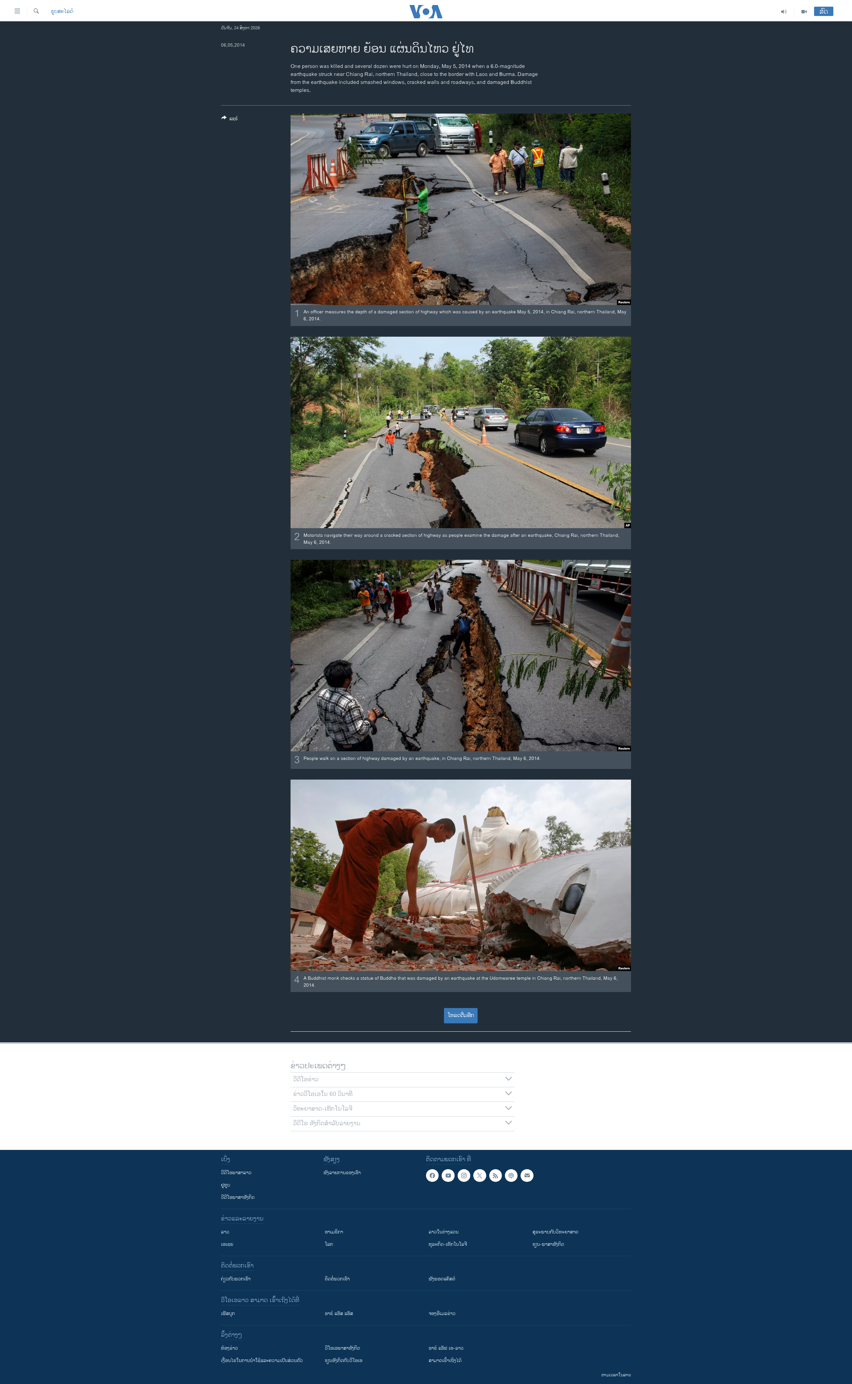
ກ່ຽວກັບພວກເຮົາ (236, 1278)
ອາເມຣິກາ (334, 1231)
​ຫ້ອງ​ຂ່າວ (229, 1348)
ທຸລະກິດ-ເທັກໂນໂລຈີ (448, 1244)
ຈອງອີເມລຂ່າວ (442, 1313)
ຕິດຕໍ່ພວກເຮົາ (337, 1278)
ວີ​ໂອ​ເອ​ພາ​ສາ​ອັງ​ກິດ (342, 1348)
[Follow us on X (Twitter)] (479, 1175)
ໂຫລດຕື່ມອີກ (461, 1015)
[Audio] (784, 12)
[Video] (804, 12)
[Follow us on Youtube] (448, 1175)
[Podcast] (511, 1175)
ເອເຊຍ (227, 1244)
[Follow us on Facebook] (432, 1175)
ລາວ (225, 1231)
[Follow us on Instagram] (464, 1175)
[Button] (229, 120)
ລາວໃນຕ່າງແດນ (444, 1231)
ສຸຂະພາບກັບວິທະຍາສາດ (555, 1231)
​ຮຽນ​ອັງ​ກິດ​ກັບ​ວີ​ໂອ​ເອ (343, 1360)
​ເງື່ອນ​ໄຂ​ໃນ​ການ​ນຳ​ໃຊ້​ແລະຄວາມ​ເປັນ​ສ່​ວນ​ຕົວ (262, 1360)
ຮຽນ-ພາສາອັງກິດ (548, 1244)
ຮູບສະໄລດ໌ (62, 12)
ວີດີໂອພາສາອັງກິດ (238, 1197)
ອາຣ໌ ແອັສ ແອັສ (339, 1313)
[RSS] (495, 1175)
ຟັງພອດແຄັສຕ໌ (442, 1278)
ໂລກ (329, 1244)
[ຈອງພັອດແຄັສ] (527, 1175)
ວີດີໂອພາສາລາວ (236, 1172)
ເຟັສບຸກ (228, 1313)
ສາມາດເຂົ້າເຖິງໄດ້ (445, 1360)
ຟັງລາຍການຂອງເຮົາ (342, 1172)
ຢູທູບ (225, 1185)
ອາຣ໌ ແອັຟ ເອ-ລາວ (446, 1348)
